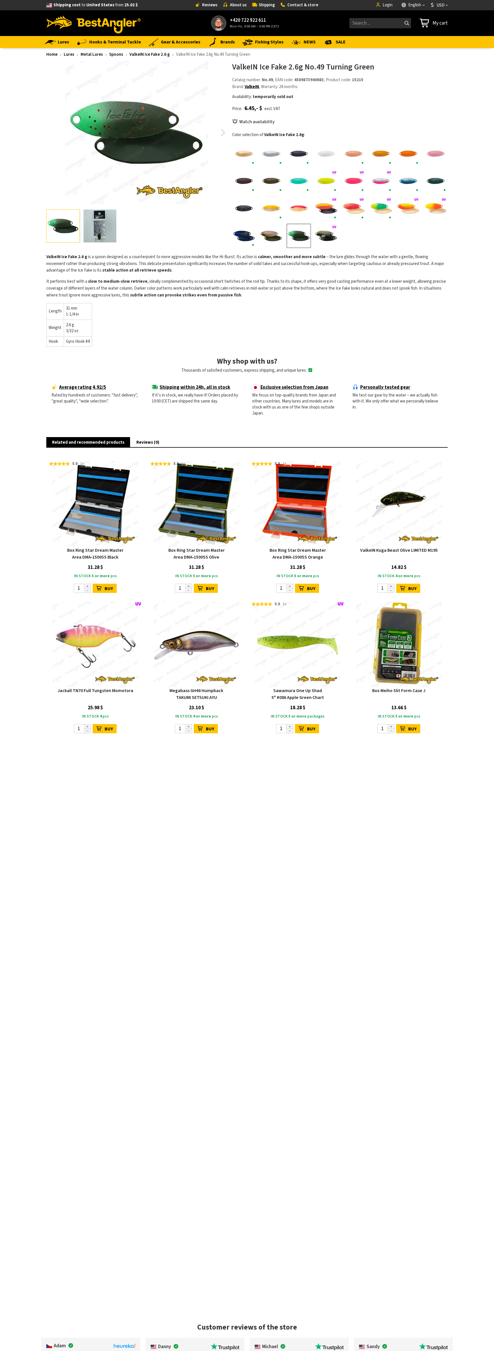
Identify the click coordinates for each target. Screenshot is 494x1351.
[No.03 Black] (299, 154)
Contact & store (302, 5)
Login (388, 5)
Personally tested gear (385, 387)
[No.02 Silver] (272, 154)
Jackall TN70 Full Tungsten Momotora (95, 691)
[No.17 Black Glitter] (244, 208)
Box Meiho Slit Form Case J (398, 691)
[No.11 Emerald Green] (299, 181)
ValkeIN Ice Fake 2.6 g (150, 54)
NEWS (310, 42)
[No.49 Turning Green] (299, 236)
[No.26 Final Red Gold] (354, 208)
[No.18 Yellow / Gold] (272, 208)
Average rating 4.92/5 (82, 387)
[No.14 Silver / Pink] (381, 181)
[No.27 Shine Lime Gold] (381, 208)
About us (238, 5)
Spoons (116, 54)
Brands (227, 42)
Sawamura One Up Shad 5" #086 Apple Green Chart (298, 694)
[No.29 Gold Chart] (436, 208)
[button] (223, 132)
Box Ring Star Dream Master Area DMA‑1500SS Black (95, 553)
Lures (63, 42)
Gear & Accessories (180, 42)
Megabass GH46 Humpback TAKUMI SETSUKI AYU (196, 694)
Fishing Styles (269, 42)
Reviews (210, 5)
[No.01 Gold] (244, 154)
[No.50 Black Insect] (326, 236)
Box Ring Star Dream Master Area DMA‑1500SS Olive (196, 553)
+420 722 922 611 (248, 20)
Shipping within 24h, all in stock (195, 387)
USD (441, 5)
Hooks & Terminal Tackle (115, 42)
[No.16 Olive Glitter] (436, 181)
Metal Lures (92, 54)
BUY (109, 588)
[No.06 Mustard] (381, 154)
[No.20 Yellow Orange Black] (326, 208)
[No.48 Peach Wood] (272, 236)
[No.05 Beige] (354, 154)
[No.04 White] (326, 154)
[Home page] (93, 23)
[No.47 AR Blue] (244, 236)
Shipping (267, 5)
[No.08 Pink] (436, 154)
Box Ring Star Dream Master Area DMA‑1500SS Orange (298, 553)
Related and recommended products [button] (88, 442)
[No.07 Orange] (408, 154)
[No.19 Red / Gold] (299, 208)
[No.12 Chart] (326, 181)
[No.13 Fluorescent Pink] (354, 181)
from (95, 5)
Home (51, 54)
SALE (341, 42)
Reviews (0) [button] (147, 442)
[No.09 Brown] (244, 181)
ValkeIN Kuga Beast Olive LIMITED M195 (399, 550)
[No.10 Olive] (272, 181)
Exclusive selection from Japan (294, 387)
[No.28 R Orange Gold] (408, 208)
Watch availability (256, 122)
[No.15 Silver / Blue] (408, 181)
